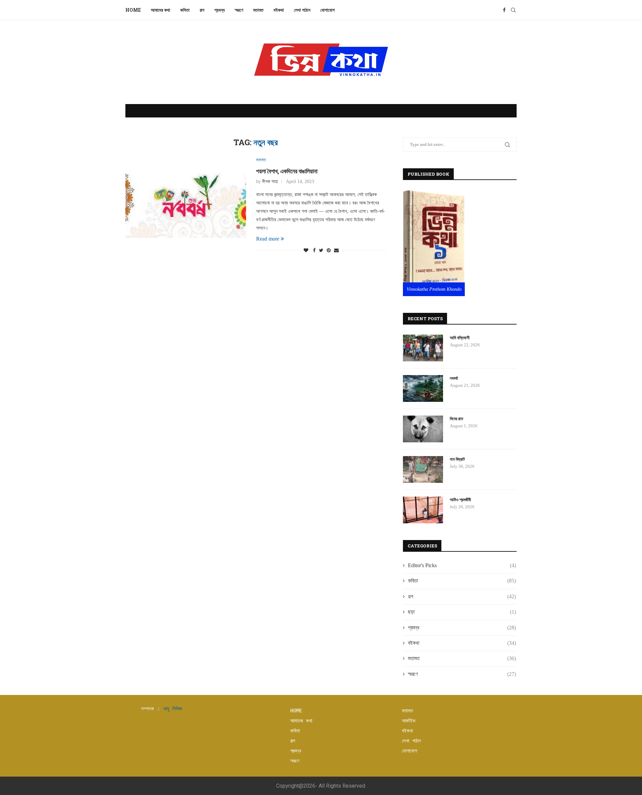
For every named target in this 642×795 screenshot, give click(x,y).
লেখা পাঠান (302, 10)
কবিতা (185, 10)
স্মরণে (239, 10)
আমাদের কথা (160, 10)
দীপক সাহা (270, 181)
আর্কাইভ (408, 721)
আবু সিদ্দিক (172, 709)
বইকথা (279, 10)
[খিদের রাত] (423, 429)
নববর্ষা (454, 378)
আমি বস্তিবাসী (459, 338)
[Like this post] (306, 250)
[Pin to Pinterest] (329, 250)
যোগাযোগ (328, 10)
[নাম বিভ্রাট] (423, 469)
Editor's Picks (462, 565)
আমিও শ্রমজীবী (460, 500)
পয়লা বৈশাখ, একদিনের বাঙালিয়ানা (286, 171)
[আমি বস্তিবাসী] (423, 348)
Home (133, 10)
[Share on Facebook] (314, 250)
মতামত (258, 10)
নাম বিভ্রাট (457, 459)
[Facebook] (504, 10)
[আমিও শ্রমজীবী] (423, 510)
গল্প (202, 10)
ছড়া (462, 612)
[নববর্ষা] (423, 388)
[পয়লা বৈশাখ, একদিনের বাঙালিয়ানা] (185, 197)
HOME (296, 711)
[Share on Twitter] (321, 250)
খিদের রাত (456, 419)
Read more (267, 239)
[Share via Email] (336, 250)
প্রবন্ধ (219, 10)
